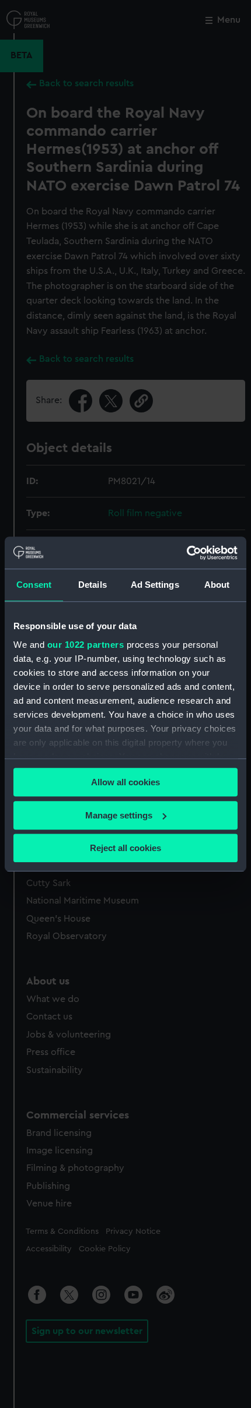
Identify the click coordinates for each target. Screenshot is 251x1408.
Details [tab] (92, 585)
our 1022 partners (85, 645)
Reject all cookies (125, 848)
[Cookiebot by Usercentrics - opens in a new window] (186, 552)
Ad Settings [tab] (155, 585)
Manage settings (118, 815)
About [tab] (217, 585)
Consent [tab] (33, 585)
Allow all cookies (125, 782)
